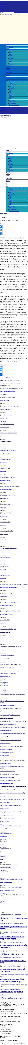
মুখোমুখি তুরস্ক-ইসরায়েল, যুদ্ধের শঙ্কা (11, 954)
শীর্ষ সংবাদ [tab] (5, 690)
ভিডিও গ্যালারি (12, 102)
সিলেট (10, 55)
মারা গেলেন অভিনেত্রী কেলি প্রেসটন (5, 632)
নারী (10, 86)
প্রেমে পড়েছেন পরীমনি (3, 507)
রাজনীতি (11, 52)
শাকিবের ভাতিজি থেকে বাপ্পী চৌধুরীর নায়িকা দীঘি (6, 605)
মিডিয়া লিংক (2, 4)
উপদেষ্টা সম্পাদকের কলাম (14, 105)
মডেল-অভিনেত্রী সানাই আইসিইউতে (5, 480)
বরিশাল (10, 61)
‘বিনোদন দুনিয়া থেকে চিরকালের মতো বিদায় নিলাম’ (7, 667)
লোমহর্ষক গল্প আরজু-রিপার (3, 444)
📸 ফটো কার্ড (3, 364)
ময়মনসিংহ (11, 64)
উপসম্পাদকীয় (9, 72)
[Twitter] (14, 229)
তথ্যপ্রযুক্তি (12, 88)
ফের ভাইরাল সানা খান (3, 560)
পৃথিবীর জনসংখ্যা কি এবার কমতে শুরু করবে (13, 998)
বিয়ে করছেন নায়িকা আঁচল (3, 462)
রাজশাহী (11, 58)
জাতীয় (10, 50)
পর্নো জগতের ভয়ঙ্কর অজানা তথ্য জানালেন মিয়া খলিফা (7, 391)
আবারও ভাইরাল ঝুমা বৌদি (3, 418)
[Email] (14, 231)
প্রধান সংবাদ (11, 97)
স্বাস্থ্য (10, 92)
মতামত (7, 74)
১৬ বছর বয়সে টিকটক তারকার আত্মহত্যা (5, 551)
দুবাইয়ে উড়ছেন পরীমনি (3, 525)
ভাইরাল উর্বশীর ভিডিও (3, 623)
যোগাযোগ (2, 9)
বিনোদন (7, 69)
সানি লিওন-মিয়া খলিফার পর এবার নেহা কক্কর (6, 409)
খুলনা (10, 60)
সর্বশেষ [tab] (4, 689)
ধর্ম (6, 77)
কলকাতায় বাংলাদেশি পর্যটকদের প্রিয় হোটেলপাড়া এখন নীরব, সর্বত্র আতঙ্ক (11, 990)
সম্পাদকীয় (8, 71)
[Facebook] (14, 226)
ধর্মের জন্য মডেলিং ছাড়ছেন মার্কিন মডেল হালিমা (6, 614)
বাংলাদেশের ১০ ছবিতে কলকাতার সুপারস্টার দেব (6, 489)
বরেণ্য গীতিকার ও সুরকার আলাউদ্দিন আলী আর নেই (7, 649)
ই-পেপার (8, 78)
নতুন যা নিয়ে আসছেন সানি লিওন (4, 427)
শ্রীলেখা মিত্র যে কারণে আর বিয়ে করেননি (5, 435)
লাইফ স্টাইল (11, 94)
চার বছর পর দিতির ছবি (3, 569)
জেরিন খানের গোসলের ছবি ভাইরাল (4, 400)
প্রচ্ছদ (7, 44)
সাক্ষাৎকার (8, 75)
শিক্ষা (10, 98)
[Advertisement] (14, 29)
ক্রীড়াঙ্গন (8, 68)
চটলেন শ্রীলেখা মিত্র (3, 578)
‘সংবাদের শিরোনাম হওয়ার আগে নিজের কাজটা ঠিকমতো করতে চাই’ (9, 587)
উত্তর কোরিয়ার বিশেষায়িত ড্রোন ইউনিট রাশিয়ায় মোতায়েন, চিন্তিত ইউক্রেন (12, 980)
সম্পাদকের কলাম (12, 103)
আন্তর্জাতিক (8, 66)
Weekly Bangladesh (15, 383)
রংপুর (10, 63)
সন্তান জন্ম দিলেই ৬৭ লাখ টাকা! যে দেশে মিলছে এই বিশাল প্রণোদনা (12, 938)
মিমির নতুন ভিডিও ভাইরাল (3, 516)
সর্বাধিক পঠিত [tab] (5, 692)
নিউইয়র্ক (11, 47)
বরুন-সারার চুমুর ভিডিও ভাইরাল (4, 534)
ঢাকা (10, 54)
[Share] (14, 234)
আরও (7, 80)
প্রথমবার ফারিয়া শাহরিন (3, 471)
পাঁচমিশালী (11, 95)
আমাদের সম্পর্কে (3, 7)
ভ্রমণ (10, 89)
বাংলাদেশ (8, 49)
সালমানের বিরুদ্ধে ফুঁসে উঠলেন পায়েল (5, 676)
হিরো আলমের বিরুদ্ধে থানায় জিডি (4, 658)
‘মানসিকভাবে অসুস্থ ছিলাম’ (4, 596)
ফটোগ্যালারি (11, 100)
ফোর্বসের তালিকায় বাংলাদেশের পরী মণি (5, 453)
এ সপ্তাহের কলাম (12, 84)
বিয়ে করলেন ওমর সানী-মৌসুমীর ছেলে (5, 498)
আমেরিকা (8, 46)
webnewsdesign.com (19, 1043)
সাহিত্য (10, 91)
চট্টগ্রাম (10, 57)
